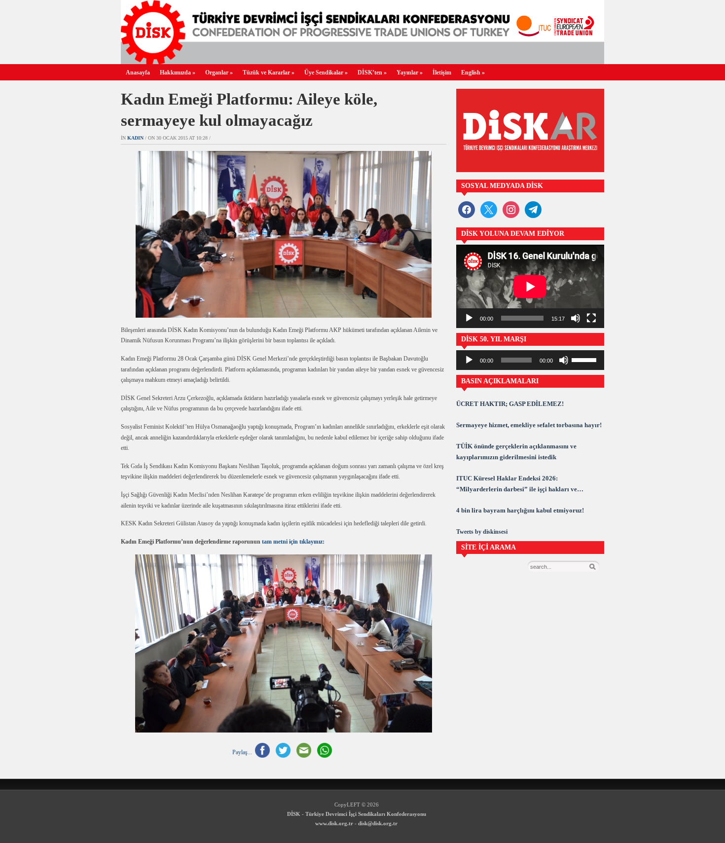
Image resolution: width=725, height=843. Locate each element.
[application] (530, 286)
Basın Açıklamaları (500, 381)
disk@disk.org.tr (378, 823)
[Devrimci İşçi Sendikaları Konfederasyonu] (362, 61)
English (473, 72)
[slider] (585, 359)
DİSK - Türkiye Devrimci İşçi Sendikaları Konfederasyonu (356, 814)
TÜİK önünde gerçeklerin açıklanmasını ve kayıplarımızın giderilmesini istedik (516, 451)
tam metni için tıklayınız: (292, 541)
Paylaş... (242, 752)
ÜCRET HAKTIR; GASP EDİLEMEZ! (510, 403)
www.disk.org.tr (334, 823)
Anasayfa (138, 72)
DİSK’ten (372, 72)
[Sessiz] (575, 318)
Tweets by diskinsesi (482, 531)
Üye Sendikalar (326, 72)
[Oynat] (469, 318)
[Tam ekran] (591, 318)
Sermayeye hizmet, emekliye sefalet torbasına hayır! (529, 425)
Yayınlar (410, 72)
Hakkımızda (177, 72)
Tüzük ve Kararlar (268, 72)
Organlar (219, 72)
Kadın (135, 138)
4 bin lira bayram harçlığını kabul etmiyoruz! (520, 510)
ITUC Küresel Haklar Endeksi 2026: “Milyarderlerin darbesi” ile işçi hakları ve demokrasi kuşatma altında (516, 485)
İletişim (442, 72)
